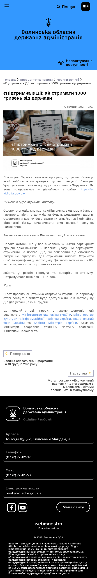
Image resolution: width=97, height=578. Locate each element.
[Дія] (85, 6)
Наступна (78, 373)
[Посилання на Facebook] (11, 507)
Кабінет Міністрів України (55, 322)
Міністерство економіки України (46, 314)
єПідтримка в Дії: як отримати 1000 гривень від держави (47, 83)
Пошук (68, 7)
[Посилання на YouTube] (22, 507)
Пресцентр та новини (36, 79)
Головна (9, 79)
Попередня (20, 354)
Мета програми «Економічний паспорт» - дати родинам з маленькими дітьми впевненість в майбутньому (71, 385)
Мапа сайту (73, 507)
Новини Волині (68, 79)
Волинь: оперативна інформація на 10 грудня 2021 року (28, 362)
